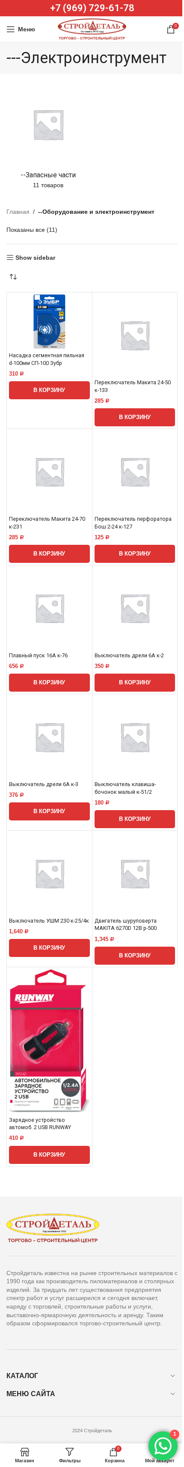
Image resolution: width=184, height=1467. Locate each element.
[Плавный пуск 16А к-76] (49, 608)
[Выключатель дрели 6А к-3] (49, 737)
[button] (49, 390)
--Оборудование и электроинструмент (96, 211)
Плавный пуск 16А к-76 (38, 655)
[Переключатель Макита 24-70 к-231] (49, 471)
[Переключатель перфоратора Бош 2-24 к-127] (135, 471)
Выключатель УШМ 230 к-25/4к (49, 920)
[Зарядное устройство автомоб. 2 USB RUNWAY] (49, 1041)
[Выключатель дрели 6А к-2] (135, 608)
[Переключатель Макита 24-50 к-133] (135, 335)
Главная (18, 211)
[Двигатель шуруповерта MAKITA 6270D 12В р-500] (135, 873)
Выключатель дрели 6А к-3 (43, 784)
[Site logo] (92, 28)
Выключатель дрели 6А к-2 (129, 655)
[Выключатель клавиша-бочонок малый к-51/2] (135, 737)
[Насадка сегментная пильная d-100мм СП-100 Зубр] (49, 322)
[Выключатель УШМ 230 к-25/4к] (49, 873)
